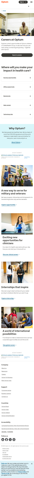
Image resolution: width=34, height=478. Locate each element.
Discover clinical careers (10, 254)
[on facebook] (6, 439)
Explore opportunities (8, 205)
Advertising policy (27, 157)
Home (4, 10)
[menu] (31, 2)
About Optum (16, 142)
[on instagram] (13, 439)
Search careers (17, 55)
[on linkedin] (2, 439)
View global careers (9, 345)
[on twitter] (10, 439)
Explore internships (8, 298)
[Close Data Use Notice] (32, 464)
